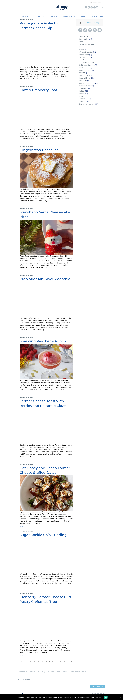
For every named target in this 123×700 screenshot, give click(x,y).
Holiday (82, 91)
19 (64, 661)
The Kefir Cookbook (87, 44)
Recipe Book (84, 55)
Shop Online (34, 672)
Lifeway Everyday (86, 52)
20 (68, 661)
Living (82, 101)
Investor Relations (78, 672)
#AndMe (82, 73)
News (81, 42)
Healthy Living (84, 78)
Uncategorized (85, 68)
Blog (83, 16)
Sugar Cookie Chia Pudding (43, 535)
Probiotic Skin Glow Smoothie (45, 279)
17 (56, 661)
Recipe (81, 94)
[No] (121, 697)
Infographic (83, 88)
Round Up (83, 81)
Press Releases (62, 672)
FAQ (43, 672)
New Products (84, 75)
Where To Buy (97, 16)
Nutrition (84, 99)
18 (60, 661)
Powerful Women (86, 86)
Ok (106, 697)
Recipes (54, 16)
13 (42, 661)
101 (44, 664)
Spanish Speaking (86, 47)
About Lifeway (69, 16)
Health (81, 96)
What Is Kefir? (26, 16)
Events (81, 50)
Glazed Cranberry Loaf (38, 90)
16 (52, 661)
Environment (84, 57)
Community (83, 39)
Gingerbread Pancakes (39, 150)
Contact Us (22, 672)
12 (38, 661)
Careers (51, 672)
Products (40, 16)
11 (34, 661)
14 (46, 661)
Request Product (24, 679)
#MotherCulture (85, 70)
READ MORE (21, 81)
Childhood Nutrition (87, 65)
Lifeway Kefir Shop (86, 63)
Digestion (82, 60)
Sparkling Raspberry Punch (43, 341)
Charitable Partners (86, 104)
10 (30, 661)
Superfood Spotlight (87, 83)
